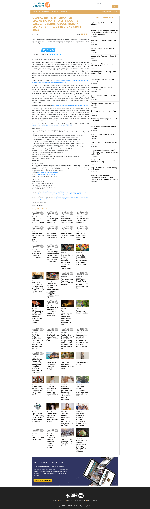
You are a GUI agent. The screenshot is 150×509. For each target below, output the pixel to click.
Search (115, 6)
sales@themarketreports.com (47, 174)
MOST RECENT (44, 12)
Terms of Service (80, 500)
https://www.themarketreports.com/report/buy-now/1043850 (70, 105)
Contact (69, 500)
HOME (35, 12)
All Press (54, 12)
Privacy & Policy (92, 500)
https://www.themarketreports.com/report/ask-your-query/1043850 (52, 125)
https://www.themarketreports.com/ (47, 172)
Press (55, 500)
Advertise (62, 500)
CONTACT (64, 12)
